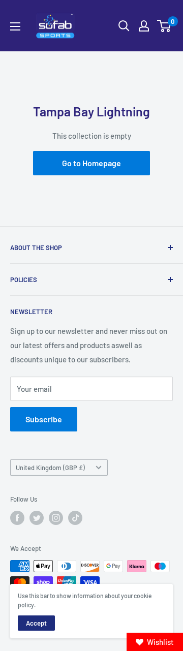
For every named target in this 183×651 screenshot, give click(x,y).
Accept (36, 623)
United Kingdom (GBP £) (50, 467)
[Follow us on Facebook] (17, 518)
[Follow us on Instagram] (56, 518)
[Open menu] (15, 26)
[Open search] (124, 26)
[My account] (144, 26)
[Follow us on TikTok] (75, 518)
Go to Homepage (91, 163)
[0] (164, 26)
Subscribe (43, 419)
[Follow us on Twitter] (36, 518)
